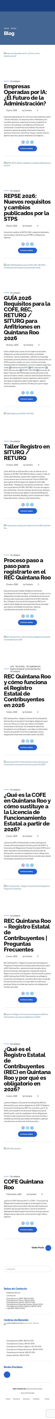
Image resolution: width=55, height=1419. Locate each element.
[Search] (48, 1269)
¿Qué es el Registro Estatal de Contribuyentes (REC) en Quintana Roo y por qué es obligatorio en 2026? (27, 1069)
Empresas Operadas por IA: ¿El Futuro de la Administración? (25, 95)
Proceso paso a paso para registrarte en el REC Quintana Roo (27, 569)
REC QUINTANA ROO (33, 666)
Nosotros (16, 1399)
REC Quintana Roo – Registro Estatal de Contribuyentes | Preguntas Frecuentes (27, 935)
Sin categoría (15, 81)
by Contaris (27, 110)
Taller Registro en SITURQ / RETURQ (27, 452)
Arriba (47, 1399)
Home (6, 28)
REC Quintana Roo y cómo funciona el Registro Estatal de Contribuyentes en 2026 (27, 690)
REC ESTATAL (20, 666)
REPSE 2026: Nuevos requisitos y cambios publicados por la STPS (27, 207)
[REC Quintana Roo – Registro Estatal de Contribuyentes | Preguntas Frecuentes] (27, 897)
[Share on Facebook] (23, 142)
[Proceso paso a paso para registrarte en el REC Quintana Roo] (27, 536)
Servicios (26, 1399)
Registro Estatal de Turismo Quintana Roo (25, 669)
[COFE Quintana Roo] (27, 1159)
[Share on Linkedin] (32, 142)
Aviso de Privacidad (27, 1393)
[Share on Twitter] (27, 142)
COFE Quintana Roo (23, 1184)
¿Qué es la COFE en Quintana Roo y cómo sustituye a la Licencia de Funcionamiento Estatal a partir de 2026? (27, 812)
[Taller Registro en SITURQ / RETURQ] (27, 424)
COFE (12, 666)
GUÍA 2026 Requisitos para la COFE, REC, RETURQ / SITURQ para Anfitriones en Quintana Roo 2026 (27, 318)
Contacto (36, 1399)
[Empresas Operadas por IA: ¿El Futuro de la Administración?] (27, 64)
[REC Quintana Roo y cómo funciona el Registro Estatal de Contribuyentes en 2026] (27, 648)
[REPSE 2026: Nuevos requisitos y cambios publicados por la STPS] (27, 173)
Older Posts (38, 1247)
